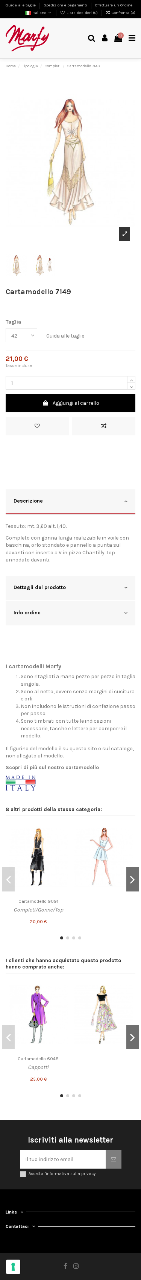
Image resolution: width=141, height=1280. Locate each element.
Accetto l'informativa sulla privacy (62, 1173)
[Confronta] (62, 843)
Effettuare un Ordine (113, 5)
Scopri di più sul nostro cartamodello (52, 767)
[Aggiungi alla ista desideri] (62, 830)
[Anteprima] (62, 856)
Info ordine (27, 612)
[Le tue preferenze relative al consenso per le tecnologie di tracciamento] (13, 1267)
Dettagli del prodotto (40, 587)
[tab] (70, 502)
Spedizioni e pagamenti (66, 5)
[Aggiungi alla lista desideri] (37, 426)
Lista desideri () (82, 12)
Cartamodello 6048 (38, 1058)
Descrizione (28, 501)
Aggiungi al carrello (76, 403)
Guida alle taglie (21, 5)
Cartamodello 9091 (38, 901)
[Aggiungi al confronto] (103, 426)
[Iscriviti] (113, 1159)
